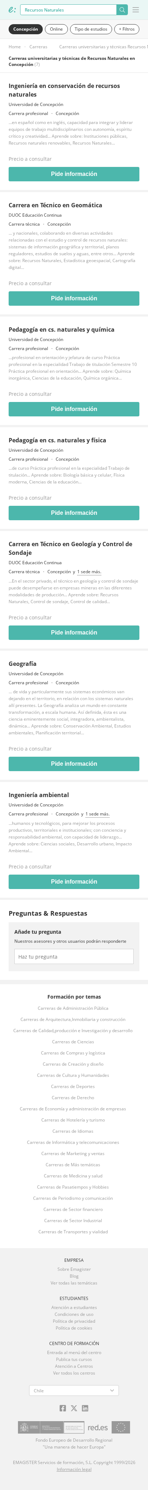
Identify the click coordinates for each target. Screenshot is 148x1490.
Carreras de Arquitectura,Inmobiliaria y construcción (72, 1019)
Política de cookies (74, 1328)
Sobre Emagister (74, 1269)
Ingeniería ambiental (39, 795)
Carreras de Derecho (73, 1098)
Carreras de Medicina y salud (73, 1176)
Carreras (38, 47)
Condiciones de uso (74, 1314)
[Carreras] (12, 9)
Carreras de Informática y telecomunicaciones (73, 1142)
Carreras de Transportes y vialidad (73, 1232)
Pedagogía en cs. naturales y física (57, 440)
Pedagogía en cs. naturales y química (62, 329)
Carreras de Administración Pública (73, 1008)
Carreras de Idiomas (72, 1131)
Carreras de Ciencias (73, 1042)
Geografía (23, 664)
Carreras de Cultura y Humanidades (73, 1075)
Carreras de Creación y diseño (73, 1064)
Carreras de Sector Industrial (73, 1220)
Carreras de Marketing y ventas (73, 1153)
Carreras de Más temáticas (73, 1165)
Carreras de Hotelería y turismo (73, 1120)
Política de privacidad (74, 1321)
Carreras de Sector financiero (73, 1209)
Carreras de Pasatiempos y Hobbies (73, 1187)
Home (15, 47)
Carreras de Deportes (73, 1086)
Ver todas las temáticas (74, 1283)
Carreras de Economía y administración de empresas (73, 1109)
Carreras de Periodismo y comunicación (73, 1198)
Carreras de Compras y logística (73, 1053)
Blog (74, 1276)
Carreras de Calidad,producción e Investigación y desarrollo (73, 1030)
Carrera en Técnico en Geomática (55, 205)
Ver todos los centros (74, 1373)
